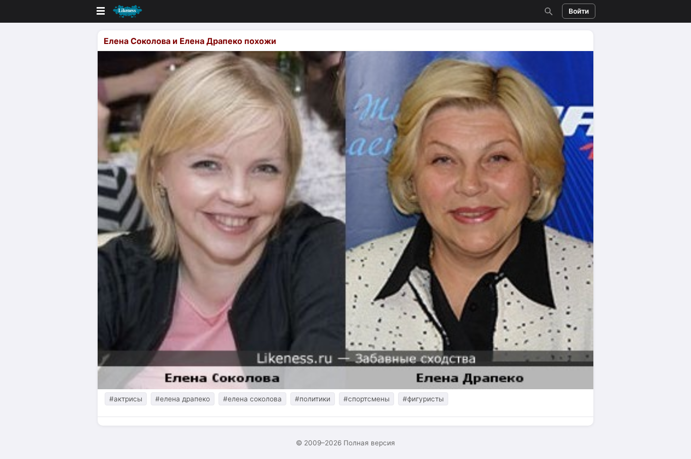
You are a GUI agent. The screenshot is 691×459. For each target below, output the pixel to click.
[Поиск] (547, 11)
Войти (579, 11)
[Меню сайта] (118, 11)
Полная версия (369, 443)
